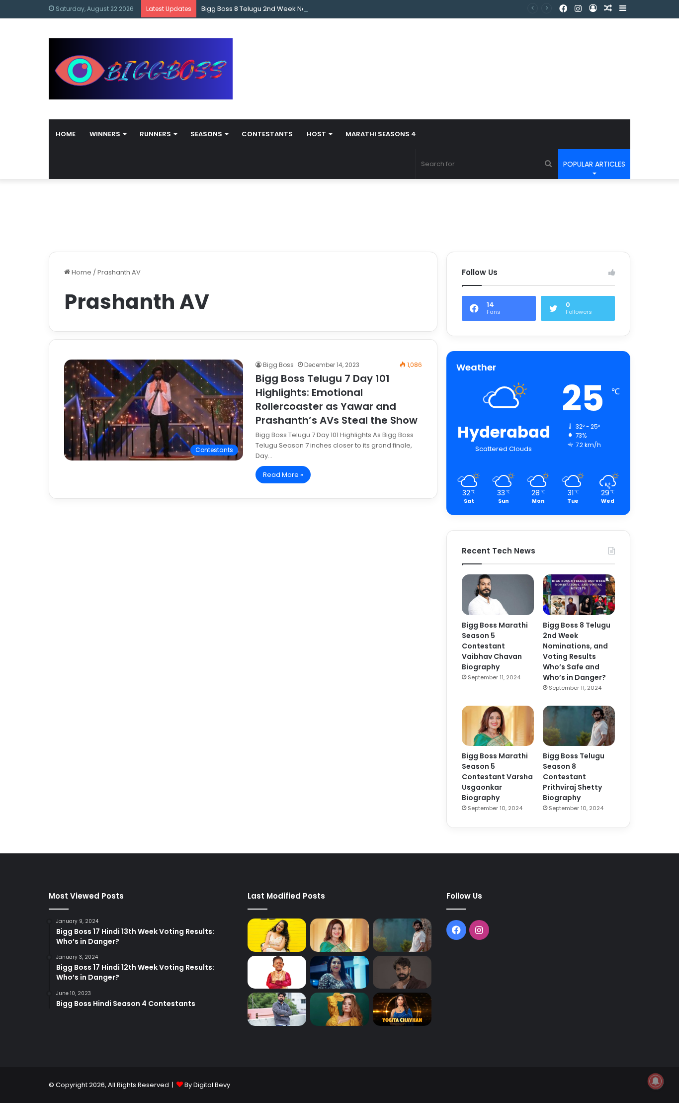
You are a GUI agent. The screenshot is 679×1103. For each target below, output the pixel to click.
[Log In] (593, 8)
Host (316, 134)
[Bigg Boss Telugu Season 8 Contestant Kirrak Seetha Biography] (277, 935)
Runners (155, 134)
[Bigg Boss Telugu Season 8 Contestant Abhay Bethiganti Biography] (277, 1009)
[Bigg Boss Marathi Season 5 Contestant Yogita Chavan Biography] (402, 1009)
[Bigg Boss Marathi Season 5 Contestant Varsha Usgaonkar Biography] (498, 726)
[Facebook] (563, 9)
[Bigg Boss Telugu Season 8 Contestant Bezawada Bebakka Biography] (339, 972)
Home (66, 134)
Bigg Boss (278, 365)
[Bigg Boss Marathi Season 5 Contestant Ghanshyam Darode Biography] (277, 972)
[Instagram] (578, 9)
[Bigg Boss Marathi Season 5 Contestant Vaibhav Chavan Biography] (498, 594)
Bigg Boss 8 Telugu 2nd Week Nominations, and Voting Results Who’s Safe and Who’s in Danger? (356, 8)
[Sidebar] (622, 8)
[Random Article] (607, 8)
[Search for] (548, 164)
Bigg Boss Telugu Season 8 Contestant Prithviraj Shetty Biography (573, 777)
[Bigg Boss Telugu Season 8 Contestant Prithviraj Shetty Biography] (579, 726)
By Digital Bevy (207, 1085)
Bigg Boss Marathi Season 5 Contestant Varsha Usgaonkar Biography (497, 777)
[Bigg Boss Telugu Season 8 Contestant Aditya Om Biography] (402, 972)
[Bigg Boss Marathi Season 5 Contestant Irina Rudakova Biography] (339, 1009)
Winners (104, 134)
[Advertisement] (439, 50)
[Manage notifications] (656, 1081)
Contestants (267, 134)
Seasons (206, 134)
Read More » (283, 474)
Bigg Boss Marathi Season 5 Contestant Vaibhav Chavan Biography (495, 646)
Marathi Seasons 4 (380, 134)
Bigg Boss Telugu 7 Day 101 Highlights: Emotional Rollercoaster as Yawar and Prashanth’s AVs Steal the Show (336, 399)
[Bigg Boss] (141, 68)
